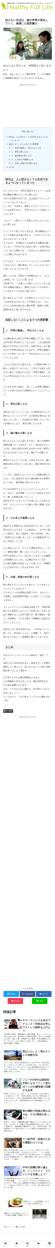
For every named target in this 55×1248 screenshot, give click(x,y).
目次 (24, 131)
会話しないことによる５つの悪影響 (24, 144)
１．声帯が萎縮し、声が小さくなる (26, 148)
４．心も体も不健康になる (22, 159)
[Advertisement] (27, 105)
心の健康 (8, 711)
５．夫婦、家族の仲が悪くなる (24, 163)
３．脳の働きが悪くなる (21, 156)
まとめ (11, 167)
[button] (49, 623)
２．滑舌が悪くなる (19, 152)
